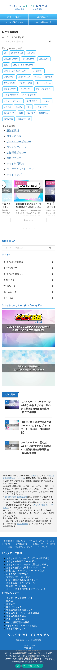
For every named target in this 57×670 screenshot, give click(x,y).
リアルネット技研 (28, 645)
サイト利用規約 (15, 163)
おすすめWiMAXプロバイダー (21, 561)
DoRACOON (44, 59)
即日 (29, 107)
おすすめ (48, 77)
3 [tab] (29, 228)
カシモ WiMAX (10, 89)
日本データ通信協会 (16, 619)
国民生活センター (15, 607)
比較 (21, 113)
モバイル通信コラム (14, 22)
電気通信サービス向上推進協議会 (22, 613)
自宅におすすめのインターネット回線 (25, 570)
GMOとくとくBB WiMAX (23, 65)
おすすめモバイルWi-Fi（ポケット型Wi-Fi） (28, 558)
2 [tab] (26, 228)
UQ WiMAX (8, 77)
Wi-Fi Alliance (22, 524)
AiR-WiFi (31, 53)
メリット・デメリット (13, 101)
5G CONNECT (17, 53)
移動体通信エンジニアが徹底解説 (28, 640)
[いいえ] (53, 659)
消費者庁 (10, 604)
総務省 (33, 475)
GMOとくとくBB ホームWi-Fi (16, 71)
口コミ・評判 (41, 107)
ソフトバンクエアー (44, 89)
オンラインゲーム (44, 83)
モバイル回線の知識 (42, 22)
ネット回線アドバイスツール (20, 582)
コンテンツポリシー (18, 146)
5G (5, 53)
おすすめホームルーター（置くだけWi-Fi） (27, 564)
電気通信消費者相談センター (20, 610)
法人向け (31, 113)
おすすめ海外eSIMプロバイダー (22, 579)
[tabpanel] (28, 202)
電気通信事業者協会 (16, 616)
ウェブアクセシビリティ (20, 169)
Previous (4, 201)
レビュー (47, 101)
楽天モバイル (9, 113)
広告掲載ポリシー (16, 152)
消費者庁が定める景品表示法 (15, 497)
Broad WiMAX (28, 59)
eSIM (6, 65)
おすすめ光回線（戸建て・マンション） (26, 567)
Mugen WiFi (38, 71)
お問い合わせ (14, 135)
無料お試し (43, 113)
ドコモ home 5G (11, 95)
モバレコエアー (33, 101)
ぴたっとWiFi (9, 83)
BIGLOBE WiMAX (11, 59)
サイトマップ (14, 174)
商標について (14, 157)
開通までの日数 (24, 119)
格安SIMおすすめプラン (18, 576)
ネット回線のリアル (16, 628)
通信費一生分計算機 (16, 585)
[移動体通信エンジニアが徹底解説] (28, 5)
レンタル (7, 107)
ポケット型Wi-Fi (29, 95)
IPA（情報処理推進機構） (19, 622)
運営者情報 (13, 130)
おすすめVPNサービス (17, 573)
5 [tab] (34, 228)
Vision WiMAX (24, 77)
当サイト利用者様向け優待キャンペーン (26, 589)
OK (18, 666)
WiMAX (37, 77)
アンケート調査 (25, 83)
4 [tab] (32, 228)
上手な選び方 (43, 16)
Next (52, 201)
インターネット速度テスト (19, 597)
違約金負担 (8, 119)
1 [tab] (23, 228)
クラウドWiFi (26, 89)
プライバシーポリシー (19, 141)
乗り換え (19, 107)
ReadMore (28, 220)
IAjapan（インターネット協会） (22, 625)
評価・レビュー (14, 16)
